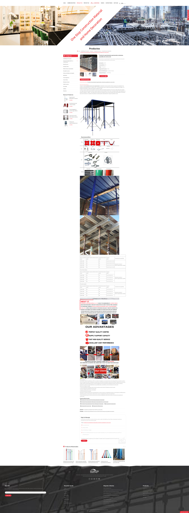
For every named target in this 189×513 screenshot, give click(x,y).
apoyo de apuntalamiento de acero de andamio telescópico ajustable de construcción (93, 462)
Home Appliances (66, 77)
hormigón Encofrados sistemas (108, 504)
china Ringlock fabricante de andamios (110, 501)
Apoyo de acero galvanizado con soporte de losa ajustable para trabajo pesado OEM (73, 98)
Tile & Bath (65, 86)
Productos (79, 2)
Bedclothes (65, 75)
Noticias (116, 2)
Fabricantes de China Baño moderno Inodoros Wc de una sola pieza (73, 116)
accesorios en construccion (110, 403)
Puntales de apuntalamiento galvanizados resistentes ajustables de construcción (97, 422)
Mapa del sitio (66, 499)
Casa (64, 2)
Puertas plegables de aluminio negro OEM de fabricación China (73, 110)
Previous (123, 446)
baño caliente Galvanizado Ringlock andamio (111, 491)
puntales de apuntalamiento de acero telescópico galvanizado (92, 403)
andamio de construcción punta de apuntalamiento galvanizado (93, 399)
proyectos (86, 2)
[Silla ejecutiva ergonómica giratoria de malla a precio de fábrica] (65, 123)
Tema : (96, 422)
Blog (65, 497)
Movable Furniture (66, 70)
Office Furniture (66, 84)
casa (65, 488)
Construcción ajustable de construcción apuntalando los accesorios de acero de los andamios (81, 462)
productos (66, 491)
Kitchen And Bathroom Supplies (68, 73)
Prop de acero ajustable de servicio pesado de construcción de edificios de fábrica (68, 462)
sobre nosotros (66, 489)
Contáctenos (109, 2)
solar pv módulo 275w (107, 488)
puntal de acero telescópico (108, 497)
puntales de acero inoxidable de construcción (111, 495)
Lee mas (70, 100)
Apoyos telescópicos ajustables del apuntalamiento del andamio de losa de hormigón (118, 462)
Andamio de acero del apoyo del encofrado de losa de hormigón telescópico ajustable (106, 462)
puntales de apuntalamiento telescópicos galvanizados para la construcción (95, 401)
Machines (65, 90)
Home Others (65, 79)
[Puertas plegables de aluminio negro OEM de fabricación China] (65, 111)
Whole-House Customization (68, 68)
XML (65, 501)
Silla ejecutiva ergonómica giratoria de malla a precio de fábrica (73, 122)
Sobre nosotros (71, 2)
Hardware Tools (66, 66)
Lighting (64, 88)
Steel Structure (65, 64)
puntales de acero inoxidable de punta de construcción (113, 489)
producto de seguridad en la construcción (68, 61)
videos (102, 2)
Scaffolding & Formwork (67, 58)
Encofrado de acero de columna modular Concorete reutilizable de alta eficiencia (73, 104)
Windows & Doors (146, 495)
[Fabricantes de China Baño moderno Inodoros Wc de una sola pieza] (65, 117)
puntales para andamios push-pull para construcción (93, 409)
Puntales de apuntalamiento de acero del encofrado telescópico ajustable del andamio (99, 411)
